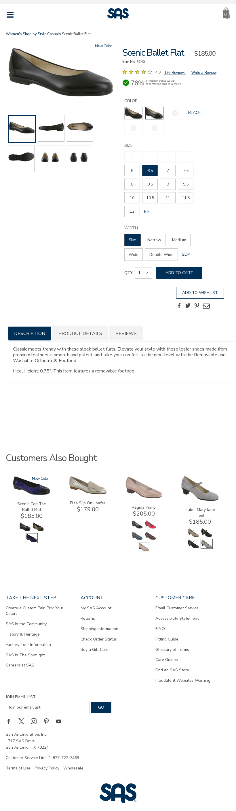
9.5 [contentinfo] (186, 184)
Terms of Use (18, 768)
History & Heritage (23, 634)
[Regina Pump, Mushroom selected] (144, 550)
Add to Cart (179, 273)
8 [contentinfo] (132, 184)
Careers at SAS (20, 665)
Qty (128, 273)
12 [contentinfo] (132, 211)
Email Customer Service (177, 608)
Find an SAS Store (172, 670)
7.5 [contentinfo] (186, 170)
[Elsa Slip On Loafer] (88, 493)
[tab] (29, 333)
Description (29, 333)
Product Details (80, 333)
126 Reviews (175, 72)
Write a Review (203, 72)
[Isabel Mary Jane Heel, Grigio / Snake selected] (207, 547)
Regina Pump (144, 507)
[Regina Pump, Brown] (150, 539)
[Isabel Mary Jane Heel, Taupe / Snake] (193, 536)
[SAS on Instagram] (36, 721)
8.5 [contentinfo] (150, 184)
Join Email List (21, 697)
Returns (88, 618)
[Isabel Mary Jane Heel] (200, 500)
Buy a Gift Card (95, 649)
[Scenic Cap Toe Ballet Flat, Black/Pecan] (38, 530)
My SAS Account (96, 608)
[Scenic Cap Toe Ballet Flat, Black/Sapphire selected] (32, 541)
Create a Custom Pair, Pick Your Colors (34, 610)
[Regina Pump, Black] (137, 528)
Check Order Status (99, 639)
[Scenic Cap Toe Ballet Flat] (32, 494)
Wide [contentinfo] (133, 254)
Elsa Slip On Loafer (87, 503)
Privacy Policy (47, 768)
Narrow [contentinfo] (154, 240)
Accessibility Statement (177, 618)
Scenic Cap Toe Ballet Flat (31, 506)
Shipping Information (99, 629)
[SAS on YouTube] (61, 721)
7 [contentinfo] (168, 170)
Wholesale (73, 768)
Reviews (126, 333)
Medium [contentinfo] (179, 240)
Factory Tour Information (28, 644)
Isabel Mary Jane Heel (200, 512)
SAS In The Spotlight (25, 655)
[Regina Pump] (144, 497)
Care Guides (166, 659)
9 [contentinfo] (168, 184)
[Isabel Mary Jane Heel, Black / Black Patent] (207, 536)
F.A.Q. (160, 629)
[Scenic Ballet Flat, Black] (61, 73)
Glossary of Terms (172, 649)
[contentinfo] (133, 113)
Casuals (54, 34)
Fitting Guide (166, 639)
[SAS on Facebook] (11, 721)
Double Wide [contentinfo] (161, 254)
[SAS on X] (23, 721)
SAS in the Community (26, 624)
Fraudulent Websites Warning (182, 680)
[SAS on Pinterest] (48, 721)
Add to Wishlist (200, 292)
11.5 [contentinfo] (186, 198)
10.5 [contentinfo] (150, 198)
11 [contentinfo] (167, 198)
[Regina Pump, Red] (150, 528)
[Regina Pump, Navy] (137, 539)
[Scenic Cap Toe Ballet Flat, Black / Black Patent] (25, 530)
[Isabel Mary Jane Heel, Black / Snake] (193, 547)
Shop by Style (34, 34)
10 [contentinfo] (132, 198)
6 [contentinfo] (132, 170)
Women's (14, 34)
